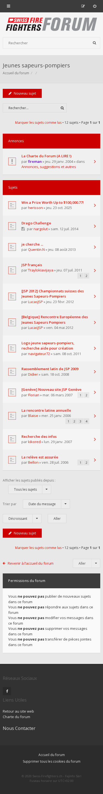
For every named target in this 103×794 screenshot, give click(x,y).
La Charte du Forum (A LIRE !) (46, 155)
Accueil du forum (51, 754)
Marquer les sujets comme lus (38, 122)
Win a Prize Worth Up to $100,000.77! (52, 202)
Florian (33, 394)
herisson (35, 207)
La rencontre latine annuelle (46, 410)
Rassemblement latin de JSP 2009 (49, 368)
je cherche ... (32, 244)
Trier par (29, 504)
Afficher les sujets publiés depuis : (29, 485)
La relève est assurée (39, 457)
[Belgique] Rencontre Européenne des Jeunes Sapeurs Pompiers (54, 319)
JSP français (31, 264)
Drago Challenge (36, 223)
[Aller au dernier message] (95, 162)
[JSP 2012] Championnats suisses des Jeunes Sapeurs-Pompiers (52, 294)
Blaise (33, 415)
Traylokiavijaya (40, 270)
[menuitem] (94, 6)
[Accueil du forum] (51, 25)
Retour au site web (18, 711)
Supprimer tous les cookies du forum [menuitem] (51, 761)
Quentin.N (36, 249)
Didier (33, 374)
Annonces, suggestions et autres (48, 166)
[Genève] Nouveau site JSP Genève (51, 389)
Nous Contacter (19, 728)
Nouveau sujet (25, 93)
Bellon (33, 462)
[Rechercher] (94, 42)
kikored (34, 441)
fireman (35, 161)
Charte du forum (16, 716)
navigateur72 (39, 353)
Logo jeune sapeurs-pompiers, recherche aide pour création (47, 345)
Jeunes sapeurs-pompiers (36, 65)
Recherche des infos (39, 436)
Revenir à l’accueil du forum (31, 563)
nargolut (41, 228)
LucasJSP (35, 301)
